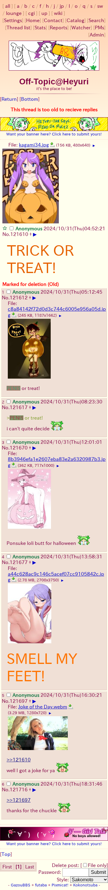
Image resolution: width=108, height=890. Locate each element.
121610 (19, 234)
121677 (19, 562)
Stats (40, 27)
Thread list (18, 27)
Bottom (29, 99)
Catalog (75, 20)
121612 (19, 297)
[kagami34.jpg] (52, 144)
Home (33, 20)
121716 (19, 789)
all (7, 6)
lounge (14, 13)
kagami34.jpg (34, 144)
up (44, 13)
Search (96, 20)
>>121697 (19, 800)
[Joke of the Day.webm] (70, 706)
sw (100, 6)
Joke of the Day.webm (42, 706)
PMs (99, 27)
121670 (19, 447)
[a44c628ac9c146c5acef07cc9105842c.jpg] (14, 579)
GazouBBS (20, 885)
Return (9, 99)
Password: (50, 872)
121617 (19, 407)
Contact (53, 20)
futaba (41, 885)
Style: (63, 879)
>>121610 (19, 759)
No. (6, 234)
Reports (58, 27)
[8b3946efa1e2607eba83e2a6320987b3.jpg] (14, 465)
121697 (19, 701)
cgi (31, 13)
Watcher (81, 27)
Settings (13, 20)
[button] (4, 227)
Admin (97, 34)
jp (62, 6)
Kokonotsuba (85, 885)
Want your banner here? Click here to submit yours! (54, 134)
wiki (58, 13)
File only (97, 865)
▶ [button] (94, 145)
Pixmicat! (60, 885)
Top (6, 854)
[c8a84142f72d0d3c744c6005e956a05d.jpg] (14, 315)
